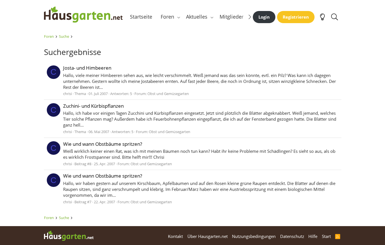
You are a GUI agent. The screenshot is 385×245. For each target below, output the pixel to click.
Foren (167, 16)
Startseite (141, 16)
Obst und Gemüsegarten (168, 93)
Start (326, 236)
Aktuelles (196, 16)
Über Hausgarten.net (207, 236)
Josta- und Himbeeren (87, 68)
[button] (178, 17)
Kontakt (175, 236)
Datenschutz (292, 236)
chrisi (67, 93)
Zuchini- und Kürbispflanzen (93, 106)
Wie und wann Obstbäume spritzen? (102, 144)
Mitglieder (232, 16)
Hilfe (312, 236)
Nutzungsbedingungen (254, 236)
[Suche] (334, 17)
